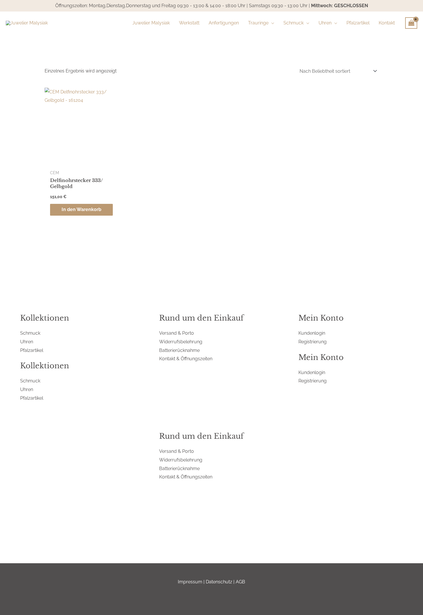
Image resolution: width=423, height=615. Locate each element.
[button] (271, 23)
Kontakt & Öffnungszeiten (185, 358)
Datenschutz (219, 582)
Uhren (26, 341)
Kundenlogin (311, 333)
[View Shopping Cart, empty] (411, 23)
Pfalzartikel (31, 350)
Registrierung (312, 341)
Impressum (190, 582)
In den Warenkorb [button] (81, 209)
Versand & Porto (176, 333)
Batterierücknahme (179, 350)
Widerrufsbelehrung (180, 341)
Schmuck (30, 333)
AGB (240, 582)
